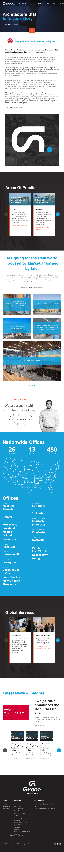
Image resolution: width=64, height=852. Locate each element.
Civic (15, 804)
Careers (5, 804)
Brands (48, 3)
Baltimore (38, 505)
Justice (16, 815)
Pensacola (9, 539)
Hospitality (17, 820)
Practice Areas (32, 3)
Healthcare (17, 806)
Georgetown (40, 555)
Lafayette (9, 573)
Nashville (38, 540)
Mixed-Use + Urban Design (22, 832)
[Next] (58, 214)
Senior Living (18, 818)
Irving (36, 558)
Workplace (17, 829)
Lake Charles (11, 577)
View (42, 725)
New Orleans (11, 580)
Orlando (8, 535)
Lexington (9, 562)
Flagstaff (8, 505)
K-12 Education (18, 809)
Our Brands (39, 800)
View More (32, 385)
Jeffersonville (11, 554)
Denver (7, 517)
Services (24, 3)
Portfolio (40, 3)
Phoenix (8, 509)
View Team (19, 429)
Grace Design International (43, 804)
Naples (7, 532)
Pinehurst (38, 524)
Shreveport (10, 584)
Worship (16, 834)
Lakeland (9, 528)
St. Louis (37, 513)
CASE (36, 806)
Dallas (36, 547)
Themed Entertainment (21, 822)
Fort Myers (10, 524)
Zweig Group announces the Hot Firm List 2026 (47, 706)
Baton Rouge (11, 569)
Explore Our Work (11, 24)
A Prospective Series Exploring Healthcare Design (17, 747)
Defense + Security (19, 813)
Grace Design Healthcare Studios (44, 809)
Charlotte (38, 521)
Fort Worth (39, 551)
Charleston (39, 532)
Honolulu (9, 546)
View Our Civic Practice (19, 226)
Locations (6, 809)
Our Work (17, 800)
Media (54, 3)
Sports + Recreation (20, 825)
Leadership (6, 806)
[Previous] (6, 214)
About (18, 3)
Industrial (17, 827)
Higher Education (19, 811)
